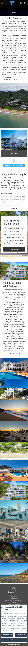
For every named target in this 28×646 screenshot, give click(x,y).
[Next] (15, 160)
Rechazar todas (7, 634)
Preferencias (14, 640)
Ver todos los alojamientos (14, 165)
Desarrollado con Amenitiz (14, 644)
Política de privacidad (12, 632)
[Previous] (12, 160)
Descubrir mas (14, 249)
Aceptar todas (21, 634)
